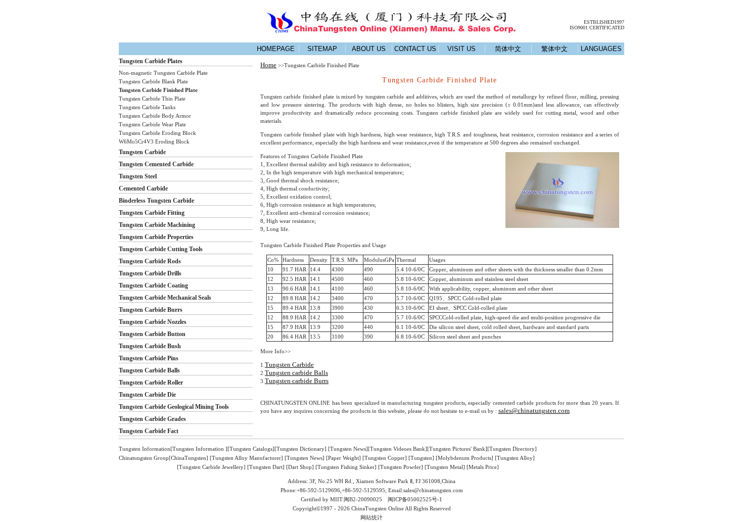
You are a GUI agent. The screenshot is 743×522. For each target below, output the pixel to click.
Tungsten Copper (384, 458)
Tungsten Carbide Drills (150, 273)
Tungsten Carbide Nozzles (153, 321)
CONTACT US (415, 49)
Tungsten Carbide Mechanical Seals (165, 297)
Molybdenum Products (464, 458)
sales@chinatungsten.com (534, 410)
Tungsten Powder (400, 467)
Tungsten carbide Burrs (297, 381)
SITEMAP (322, 49)
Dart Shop (300, 467)
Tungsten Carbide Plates (150, 61)
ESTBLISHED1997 (604, 22)
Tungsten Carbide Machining (157, 224)
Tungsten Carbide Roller (151, 382)
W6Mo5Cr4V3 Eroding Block (154, 141)
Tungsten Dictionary (300, 449)
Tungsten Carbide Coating (153, 285)
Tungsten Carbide (142, 152)
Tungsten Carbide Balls (149, 370)
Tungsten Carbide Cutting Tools (161, 249)
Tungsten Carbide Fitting (151, 212)
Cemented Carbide (143, 188)
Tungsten (421, 458)
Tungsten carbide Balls (296, 372)
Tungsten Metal (445, 467)
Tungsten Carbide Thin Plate (152, 99)
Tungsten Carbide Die (147, 394)
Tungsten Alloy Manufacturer (246, 458)
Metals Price (483, 467)
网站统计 (371, 517)
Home (268, 65)
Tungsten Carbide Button (152, 334)
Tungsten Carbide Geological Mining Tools (174, 406)
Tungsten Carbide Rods (150, 261)
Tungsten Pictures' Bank (457, 449)
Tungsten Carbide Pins (148, 358)
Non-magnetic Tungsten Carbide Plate (163, 73)
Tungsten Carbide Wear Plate (152, 124)
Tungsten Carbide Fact (148, 431)
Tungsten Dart (266, 467)
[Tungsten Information (197, 449)
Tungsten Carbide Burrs (150, 309)
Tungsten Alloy (515, 458)
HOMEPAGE (276, 49)
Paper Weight (343, 458)
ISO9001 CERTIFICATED (597, 27)
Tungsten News (348, 449)
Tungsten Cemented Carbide (156, 164)
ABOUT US (369, 49)
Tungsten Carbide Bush (150, 346)
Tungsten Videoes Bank (397, 449)
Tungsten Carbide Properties (156, 237)
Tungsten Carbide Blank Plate (153, 81)
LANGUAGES (601, 49)
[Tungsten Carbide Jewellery (210, 467)
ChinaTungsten (188, 458)
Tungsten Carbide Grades (152, 418)
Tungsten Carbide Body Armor (155, 116)
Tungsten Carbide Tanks (147, 107)
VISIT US (461, 49)
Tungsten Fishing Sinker (346, 467)
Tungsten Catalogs (250, 449)
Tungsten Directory (512, 449)
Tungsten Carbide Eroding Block (157, 133)
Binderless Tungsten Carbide (156, 200)
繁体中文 (554, 49)
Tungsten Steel (138, 176)
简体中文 (508, 49)
